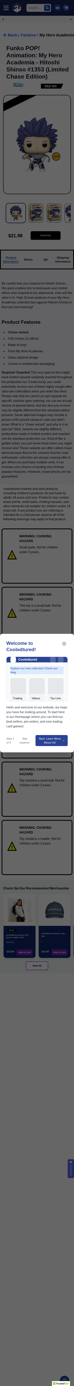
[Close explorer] (64, 643)
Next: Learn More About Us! (50, 740)
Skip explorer (25, 740)
